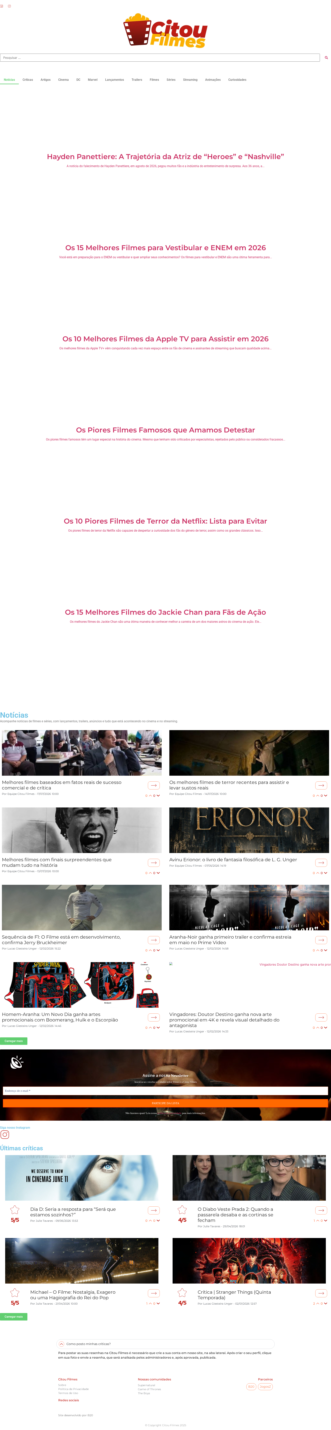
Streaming (190, 80)
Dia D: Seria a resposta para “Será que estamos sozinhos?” (73, 1212)
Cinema (63, 80)
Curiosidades (237, 80)
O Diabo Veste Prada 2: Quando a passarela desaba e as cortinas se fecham (235, 1214)
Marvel (92, 80)
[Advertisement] (165, 117)
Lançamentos (114, 80)
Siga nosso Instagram (15, 1127)
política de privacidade (169, 1113)
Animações (213, 80)
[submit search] (326, 58)
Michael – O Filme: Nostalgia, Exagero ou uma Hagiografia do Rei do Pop (73, 1294)
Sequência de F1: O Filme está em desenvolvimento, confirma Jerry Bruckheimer (61, 939)
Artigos (46, 80)
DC (78, 80)
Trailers (137, 80)
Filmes (154, 80)
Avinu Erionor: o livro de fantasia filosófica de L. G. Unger (233, 859)
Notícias (9, 80)
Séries (171, 80)
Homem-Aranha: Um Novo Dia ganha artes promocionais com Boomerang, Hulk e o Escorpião (60, 1017)
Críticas (28, 80)
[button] (165, 700)
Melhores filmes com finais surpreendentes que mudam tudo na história (57, 862)
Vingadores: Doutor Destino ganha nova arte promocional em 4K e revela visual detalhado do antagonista (224, 1020)
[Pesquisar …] (160, 58)
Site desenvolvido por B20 (75, 1415)
